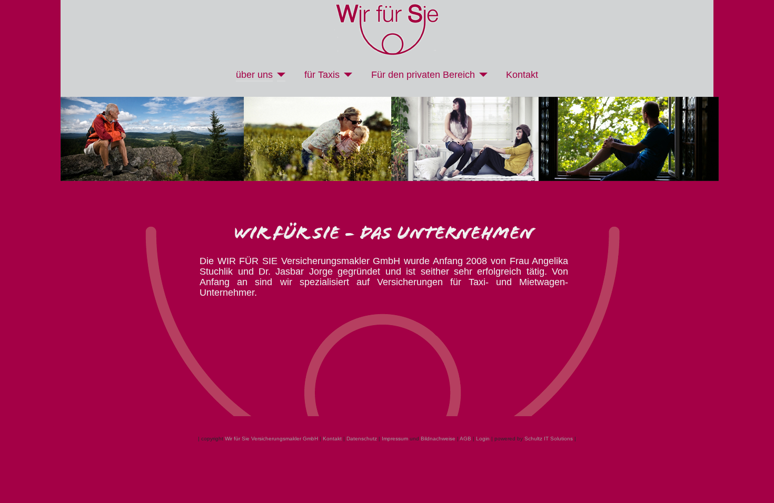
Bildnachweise (438, 438)
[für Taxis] (346, 75)
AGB (465, 438)
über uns (254, 74)
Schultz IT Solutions (548, 438)
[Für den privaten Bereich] (481, 75)
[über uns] (279, 75)
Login (483, 438)
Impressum (395, 438)
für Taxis (322, 74)
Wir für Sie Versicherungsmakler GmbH (271, 438)
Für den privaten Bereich (423, 74)
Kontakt (522, 74)
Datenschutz (361, 438)
